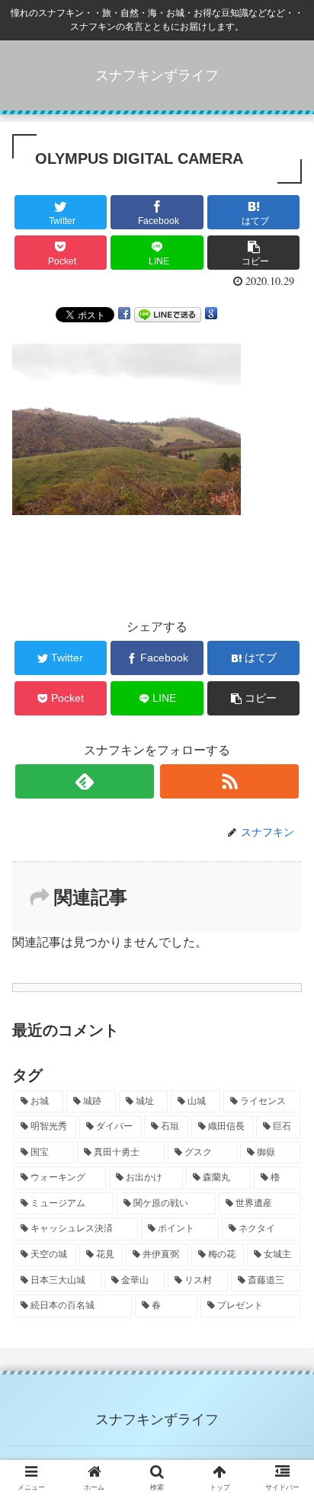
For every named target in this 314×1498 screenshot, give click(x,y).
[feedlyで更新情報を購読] (84, 781)
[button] (282, 1308)
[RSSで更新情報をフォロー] (229, 781)
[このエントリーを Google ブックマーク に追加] (211, 313)
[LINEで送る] (167, 313)
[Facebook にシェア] (124, 313)
